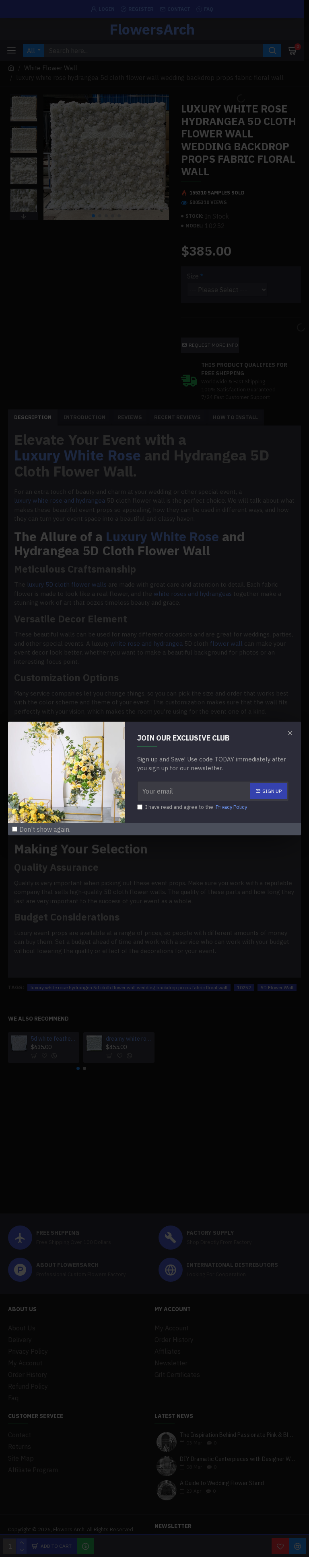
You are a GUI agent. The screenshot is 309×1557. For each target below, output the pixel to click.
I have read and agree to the (196, 807)
